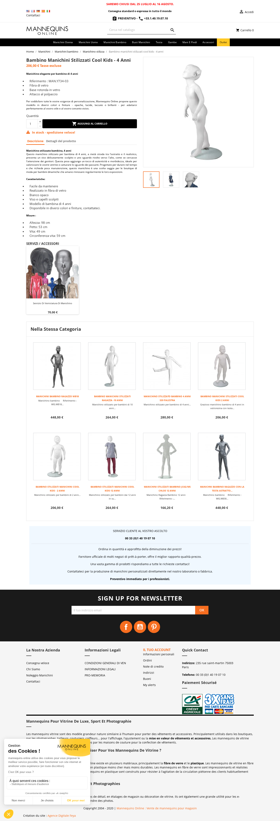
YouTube (140, 627)
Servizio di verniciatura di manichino (52, 303)
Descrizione (35, 141)
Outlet (223, 42)
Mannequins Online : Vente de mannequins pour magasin (157, 808)
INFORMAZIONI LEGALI (100, 669)
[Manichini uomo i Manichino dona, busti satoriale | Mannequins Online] (47, 30)
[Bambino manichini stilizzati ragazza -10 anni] (112, 366)
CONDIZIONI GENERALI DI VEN (105, 663)
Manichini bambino (115, 42)
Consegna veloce (37, 663)
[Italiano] (48, 11)
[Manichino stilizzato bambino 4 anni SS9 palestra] (167, 366)
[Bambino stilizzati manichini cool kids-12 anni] (112, 456)
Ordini (147, 660)
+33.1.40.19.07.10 (155, 18)
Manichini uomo (88, 42)
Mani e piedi (189, 42)
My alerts (149, 685)
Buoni (147, 679)
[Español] (43, 11)
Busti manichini (141, 42)
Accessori (208, 42)
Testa (159, 42)
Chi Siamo (33, 669)
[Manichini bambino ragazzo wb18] (57, 366)
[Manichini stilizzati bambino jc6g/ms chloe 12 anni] (167, 456)
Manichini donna (63, 42)
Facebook (126, 627)
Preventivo (127, 18)
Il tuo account (157, 650)
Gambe (172, 42)
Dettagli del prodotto (61, 141)
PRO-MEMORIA (95, 675)
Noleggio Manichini (39, 675)
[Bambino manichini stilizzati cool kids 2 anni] (222, 366)
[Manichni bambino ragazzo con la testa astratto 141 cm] (222, 456)
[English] (28, 11)
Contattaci (33, 15)
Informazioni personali (158, 654)
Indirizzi (148, 673)
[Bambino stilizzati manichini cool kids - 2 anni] (57, 456)
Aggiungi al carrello (92, 123)
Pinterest (154, 627)
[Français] (33, 11)
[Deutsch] (38, 11)
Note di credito (153, 666)
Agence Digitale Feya (62, 816)
